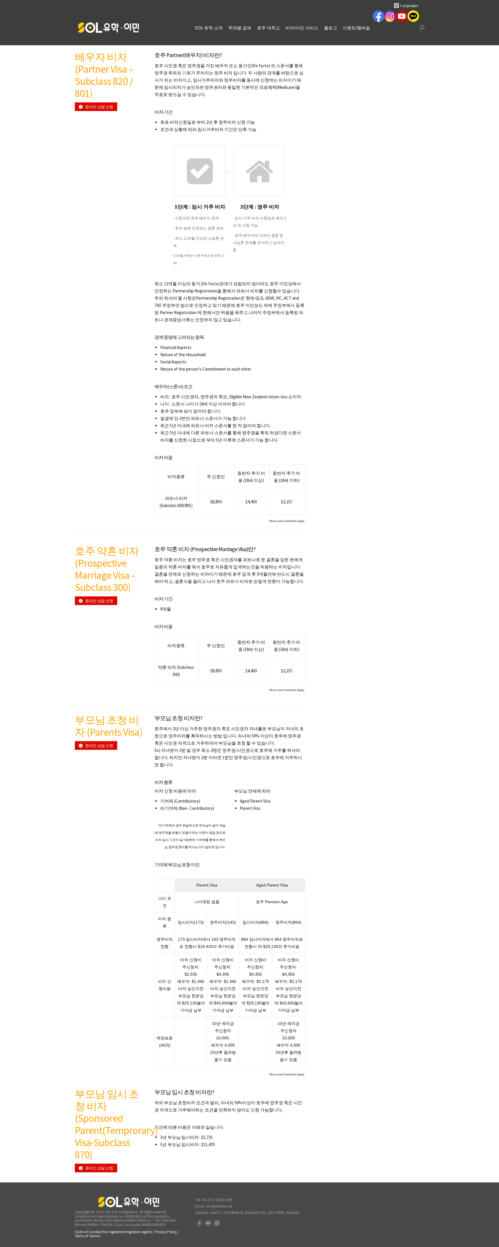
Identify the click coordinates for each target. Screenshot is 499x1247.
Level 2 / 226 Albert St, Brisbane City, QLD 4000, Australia (254, 1212)
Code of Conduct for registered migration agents (114, 1231)
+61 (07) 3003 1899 (216, 1199)
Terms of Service (87, 1235)
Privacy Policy (165, 1231)
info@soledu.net (219, 1206)
